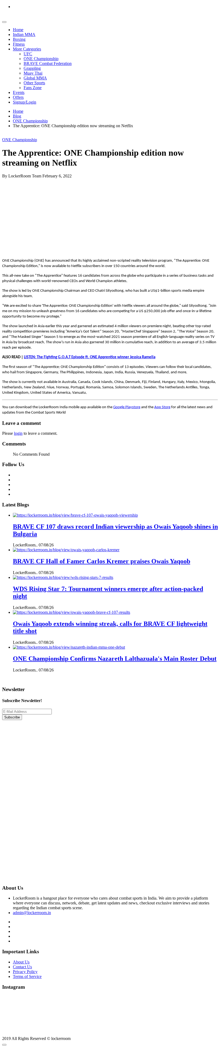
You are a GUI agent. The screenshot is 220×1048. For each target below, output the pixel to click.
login (18, 433)
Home (18, 29)
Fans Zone (33, 87)
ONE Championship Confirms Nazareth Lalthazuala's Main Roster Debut (115, 658)
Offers (18, 97)
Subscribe (12, 717)
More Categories (27, 49)
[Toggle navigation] (4, 22)
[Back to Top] (4, 1045)
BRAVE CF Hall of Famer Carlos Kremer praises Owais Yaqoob (101, 561)
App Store (162, 407)
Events (18, 92)
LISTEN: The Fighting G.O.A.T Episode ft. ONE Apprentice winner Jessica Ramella (89, 357)
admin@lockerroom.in (32, 912)
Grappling (32, 68)
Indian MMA (24, 34)
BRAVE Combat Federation (48, 63)
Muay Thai (33, 73)
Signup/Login (24, 102)
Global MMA (35, 78)
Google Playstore (126, 407)
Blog (17, 116)
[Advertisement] (110, 216)
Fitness (19, 44)
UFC (28, 54)
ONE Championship (41, 58)
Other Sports (34, 83)
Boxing (19, 39)
